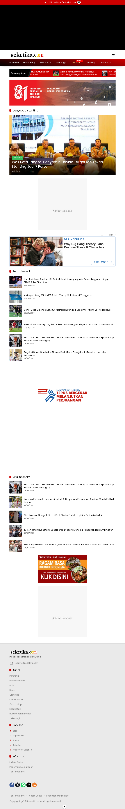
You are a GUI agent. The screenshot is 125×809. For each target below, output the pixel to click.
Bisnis (12, 690)
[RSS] (34, 785)
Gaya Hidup (15, 704)
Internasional (16, 699)
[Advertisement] (62, 24)
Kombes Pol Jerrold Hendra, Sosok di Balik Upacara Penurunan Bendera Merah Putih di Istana (69, 501)
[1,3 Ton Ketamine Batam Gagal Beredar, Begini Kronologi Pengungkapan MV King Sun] (15, 531)
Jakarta (17, 745)
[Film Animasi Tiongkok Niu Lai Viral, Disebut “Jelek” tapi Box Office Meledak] (15, 517)
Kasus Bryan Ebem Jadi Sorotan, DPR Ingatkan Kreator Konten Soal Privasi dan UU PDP (69, 544)
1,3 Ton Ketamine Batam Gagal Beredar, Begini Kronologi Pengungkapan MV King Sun (68, 530)
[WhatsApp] (23, 785)
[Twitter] (17, 785)
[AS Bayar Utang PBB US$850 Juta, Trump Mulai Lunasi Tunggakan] (15, 297)
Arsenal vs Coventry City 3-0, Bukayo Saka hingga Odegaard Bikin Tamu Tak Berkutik (67, 73)
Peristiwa (14, 675)
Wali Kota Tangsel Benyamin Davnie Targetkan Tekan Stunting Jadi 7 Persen (57, 164)
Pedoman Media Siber (21, 766)
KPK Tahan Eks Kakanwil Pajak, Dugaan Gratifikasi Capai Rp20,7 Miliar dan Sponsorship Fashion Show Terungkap (69, 339)
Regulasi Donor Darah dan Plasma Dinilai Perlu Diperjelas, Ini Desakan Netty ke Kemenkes (65, 354)
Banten (16, 740)
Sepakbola (18, 735)
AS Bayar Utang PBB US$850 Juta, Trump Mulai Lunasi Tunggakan (58, 295)
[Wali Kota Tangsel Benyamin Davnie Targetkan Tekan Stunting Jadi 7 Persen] (62, 145)
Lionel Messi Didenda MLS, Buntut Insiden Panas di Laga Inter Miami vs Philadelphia (67, 309)
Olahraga (14, 694)
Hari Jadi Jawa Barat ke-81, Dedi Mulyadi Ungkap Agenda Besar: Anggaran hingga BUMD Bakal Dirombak (66, 281)
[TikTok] (28, 785)
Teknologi (14, 718)
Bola (11, 685)
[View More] (62, 652)
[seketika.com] (27, 54)
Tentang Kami (17, 771)
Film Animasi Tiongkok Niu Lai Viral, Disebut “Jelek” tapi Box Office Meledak (63, 515)
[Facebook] (11, 785)
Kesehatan (17, 157)
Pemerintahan (17, 680)
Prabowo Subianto (22, 749)
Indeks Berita (16, 762)
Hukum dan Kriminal (20, 713)
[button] (114, 55)
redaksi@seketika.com (26, 662)
